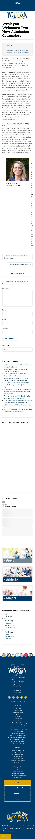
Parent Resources (18, 756)
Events (18, 714)
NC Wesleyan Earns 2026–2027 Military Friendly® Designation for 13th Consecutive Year (17, 385)
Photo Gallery (18, 777)
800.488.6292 (17, 686)
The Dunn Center (18, 758)
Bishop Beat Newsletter (18, 733)
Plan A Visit (17, 793)
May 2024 (8, 634)
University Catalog (18, 710)
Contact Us (17, 690)
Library (18, 765)
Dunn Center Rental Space (18, 775)
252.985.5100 (17, 684)
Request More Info (18, 712)
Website (4, 328)
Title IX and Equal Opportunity (18, 723)
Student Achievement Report (18, 735)
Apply (17, 782)
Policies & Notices (18, 721)
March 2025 (9, 621)
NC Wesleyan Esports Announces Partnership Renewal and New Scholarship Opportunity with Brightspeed (18, 392)
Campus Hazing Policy (18, 725)
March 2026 (9, 616)
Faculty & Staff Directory (18, 760)
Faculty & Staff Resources (18, 727)
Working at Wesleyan (18, 743)
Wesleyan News (18, 767)
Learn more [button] (10, 831)
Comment (6, 288)
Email (4, 319)
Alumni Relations (18, 731)
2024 (5, 630)
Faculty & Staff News (23, 52)
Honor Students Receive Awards (20, 264)
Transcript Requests (18, 741)
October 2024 (9, 636)
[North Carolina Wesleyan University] (17, 16)
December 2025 (10, 627)
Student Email (18, 718)
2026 (5, 614)
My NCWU (18, 708)
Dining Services (18, 769)
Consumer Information (18, 739)
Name (4, 310)
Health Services (18, 763)
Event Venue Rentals (18, 773)
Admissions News (12, 50)
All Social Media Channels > (17, 702)
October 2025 (9, 625)
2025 (5, 618)
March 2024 (9, 632)
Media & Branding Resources (18, 729)
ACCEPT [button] (5, 836)
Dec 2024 (8, 639)
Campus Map (17, 692)
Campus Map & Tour (18, 750)
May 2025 (8, 623)
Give (17, 799)
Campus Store (18, 752)
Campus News (12, 52)
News (18, 716)
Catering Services (18, 771)
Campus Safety (18, 754)
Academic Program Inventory (18, 737)
